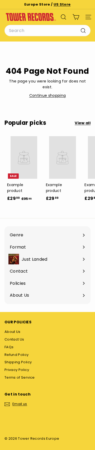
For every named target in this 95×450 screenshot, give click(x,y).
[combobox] (47, 30)
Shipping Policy (18, 362)
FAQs (8, 347)
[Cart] (76, 17)
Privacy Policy (16, 369)
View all (83, 123)
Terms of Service (19, 377)
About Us (12, 331)
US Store (62, 4)
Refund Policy (16, 354)
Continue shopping (47, 95)
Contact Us (14, 339)
